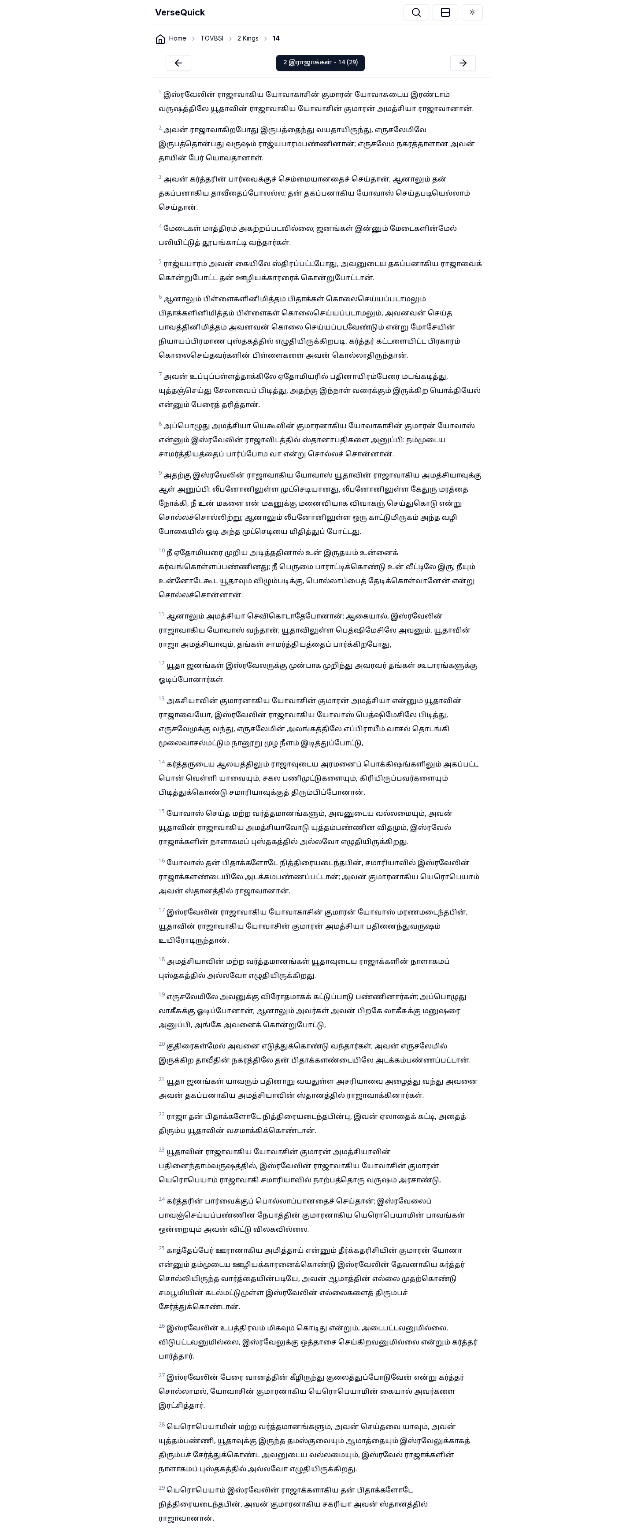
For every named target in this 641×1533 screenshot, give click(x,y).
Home (177, 38)
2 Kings (248, 38)
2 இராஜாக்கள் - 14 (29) (320, 63)
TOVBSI (211, 38)
